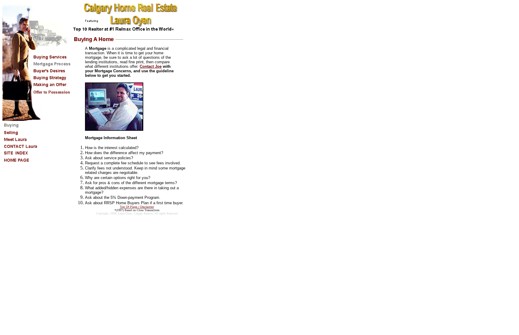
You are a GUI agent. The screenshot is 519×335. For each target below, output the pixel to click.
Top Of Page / (129, 206)
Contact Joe (151, 66)
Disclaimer (146, 206)
